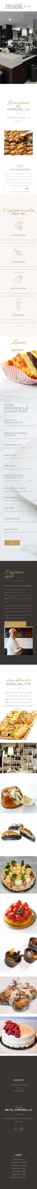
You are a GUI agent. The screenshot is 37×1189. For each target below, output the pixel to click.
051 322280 (20, 1091)
